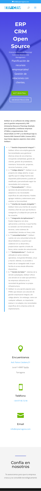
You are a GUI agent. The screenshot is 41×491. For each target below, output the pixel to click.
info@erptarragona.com (21, 429)
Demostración (20, 100)
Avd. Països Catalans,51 (20, 362)
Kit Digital (19, 93)
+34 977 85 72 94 (20, 401)
